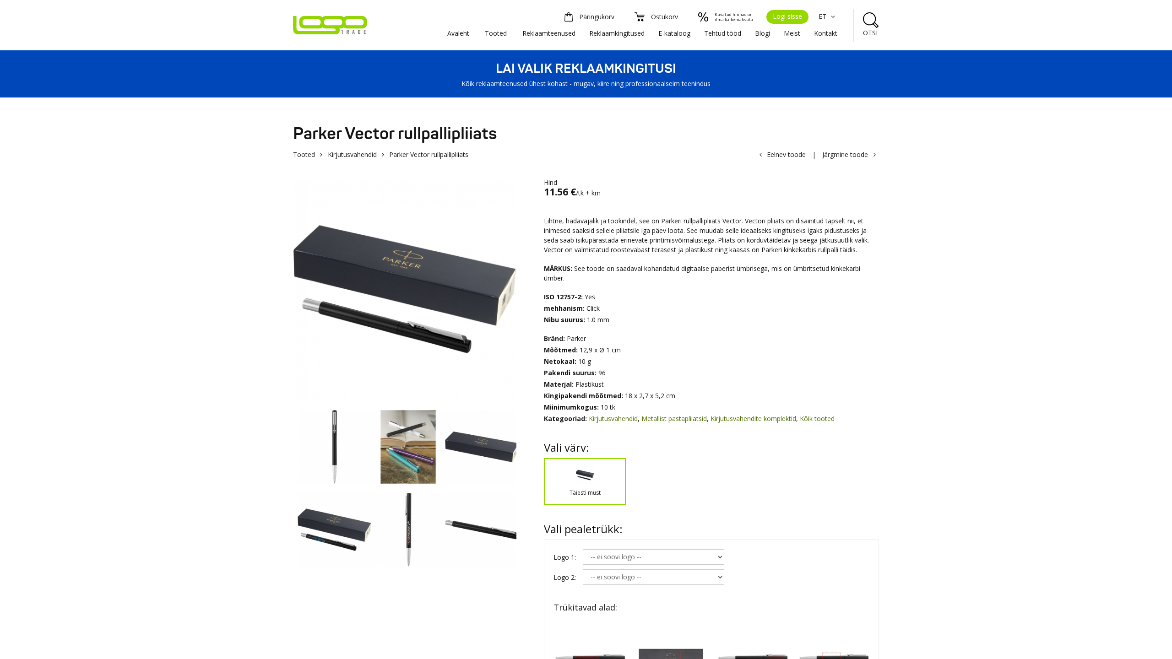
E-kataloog (674, 33)
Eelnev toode (786, 154)
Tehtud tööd (722, 33)
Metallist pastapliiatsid (674, 418)
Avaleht (458, 33)
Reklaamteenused (548, 33)
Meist (792, 33)
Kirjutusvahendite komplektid (753, 418)
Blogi (762, 33)
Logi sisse (787, 16)
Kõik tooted (817, 418)
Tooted (496, 33)
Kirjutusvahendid (352, 154)
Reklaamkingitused (617, 33)
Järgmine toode (845, 154)
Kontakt (825, 33)
